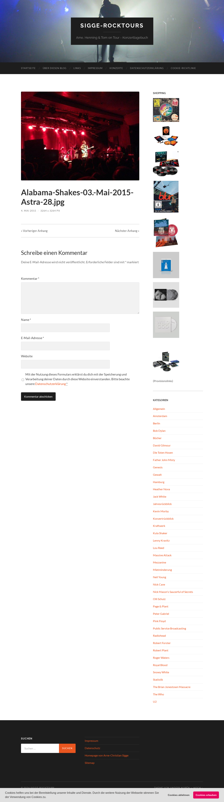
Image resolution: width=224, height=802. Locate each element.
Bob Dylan (159, 430)
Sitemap (89, 762)
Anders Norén (180, 787)
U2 (155, 701)
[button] (47, 797)
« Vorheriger (34, 231)
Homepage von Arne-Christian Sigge (106, 755)
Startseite (28, 68)
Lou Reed (158, 547)
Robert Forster (162, 643)
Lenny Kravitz (161, 540)
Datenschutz (92, 748)
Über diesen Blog (54, 68)
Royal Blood (160, 665)
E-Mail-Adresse (32, 338)
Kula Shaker (160, 533)
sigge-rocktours (112, 25)
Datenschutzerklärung (147, 68)
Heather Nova (161, 489)
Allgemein (159, 408)
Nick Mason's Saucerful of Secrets (173, 591)
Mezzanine (159, 562)
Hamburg (158, 482)
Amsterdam (160, 416)
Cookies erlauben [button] (206, 795)
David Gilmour (162, 445)
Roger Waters (161, 657)
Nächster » (127, 231)
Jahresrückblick (162, 503)
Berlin (156, 423)
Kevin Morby (161, 511)
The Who (158, 694)
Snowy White (161, 672)
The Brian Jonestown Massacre (171, 687)
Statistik (158, 679)
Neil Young (159, 577)
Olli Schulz (159, 599)
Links (77, 68)
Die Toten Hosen (163, 452)
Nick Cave (159, 584)
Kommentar (30, 278)
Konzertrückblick (163, 518)
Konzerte (116, 68)
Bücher (157, 438)
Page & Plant (160, 606)
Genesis (158, 467)
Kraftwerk (159, 525)
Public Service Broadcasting (169, 628)
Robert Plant (160, 650)
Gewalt (157, 474)
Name (26, 320)
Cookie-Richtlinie (183, 68)
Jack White (159, 496)
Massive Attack (162, 555)
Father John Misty (164, 460)
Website (27, 356)
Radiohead (159, 635)
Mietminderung (162, 569)
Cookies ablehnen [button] (179, 795)
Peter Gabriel (161, 613)
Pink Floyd (159, 621)
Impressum (95, 68)
